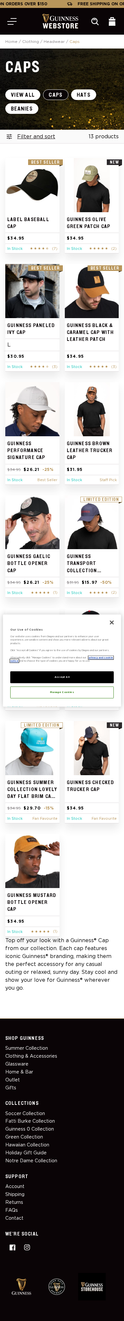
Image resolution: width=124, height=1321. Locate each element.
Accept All (62, 677)
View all (23, 95)
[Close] (111, 622)
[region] (62, 660)
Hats (84, 95)
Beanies (22, 109)
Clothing (30, 41)
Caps (55, 95)
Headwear (54, 41)
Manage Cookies (62, 692)
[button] (12, 21)
